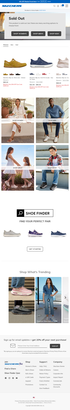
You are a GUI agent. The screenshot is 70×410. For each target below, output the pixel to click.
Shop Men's (38, 34)
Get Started (35, 249)
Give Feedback (44, 388)
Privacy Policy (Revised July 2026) (23, 401)
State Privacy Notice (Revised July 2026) (44, 401)
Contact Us (43, 385)
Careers (55, 370)
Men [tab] (12, 45)
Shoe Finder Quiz (12, 373)
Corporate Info (58, 373)
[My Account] (58, 5)
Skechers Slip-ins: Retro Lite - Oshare (14, 78)
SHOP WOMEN (17, 120)
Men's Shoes (29, 370)
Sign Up (55, 346)
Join (6, 362)
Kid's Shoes (29, 373)
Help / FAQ (43, 366)
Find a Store (10, 369)
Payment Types (44, 377)
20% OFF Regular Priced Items (28, 1)
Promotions (29, 385)
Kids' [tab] (16, 45)
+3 (49, 73)
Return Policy (43, 373)
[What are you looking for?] (54, 6)
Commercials (57, 381)
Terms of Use (62, 351)
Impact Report (58, 377)
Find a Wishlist (44, 381)
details (49, 1)
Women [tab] (5, 45)
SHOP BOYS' (52, 168)
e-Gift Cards (29, 377)
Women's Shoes (30, 366)
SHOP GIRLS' (17, 168)
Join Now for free (44, 10)
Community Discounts (57, 386)
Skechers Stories (59, 366)
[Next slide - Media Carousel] (65, 297)
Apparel (28, 381)
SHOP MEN (52, 120)
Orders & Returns (45, 370)
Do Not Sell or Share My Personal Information (30, 402)
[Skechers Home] (12, 6)
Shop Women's (20, 34)
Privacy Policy (54, 351)
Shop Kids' (54, 34)
